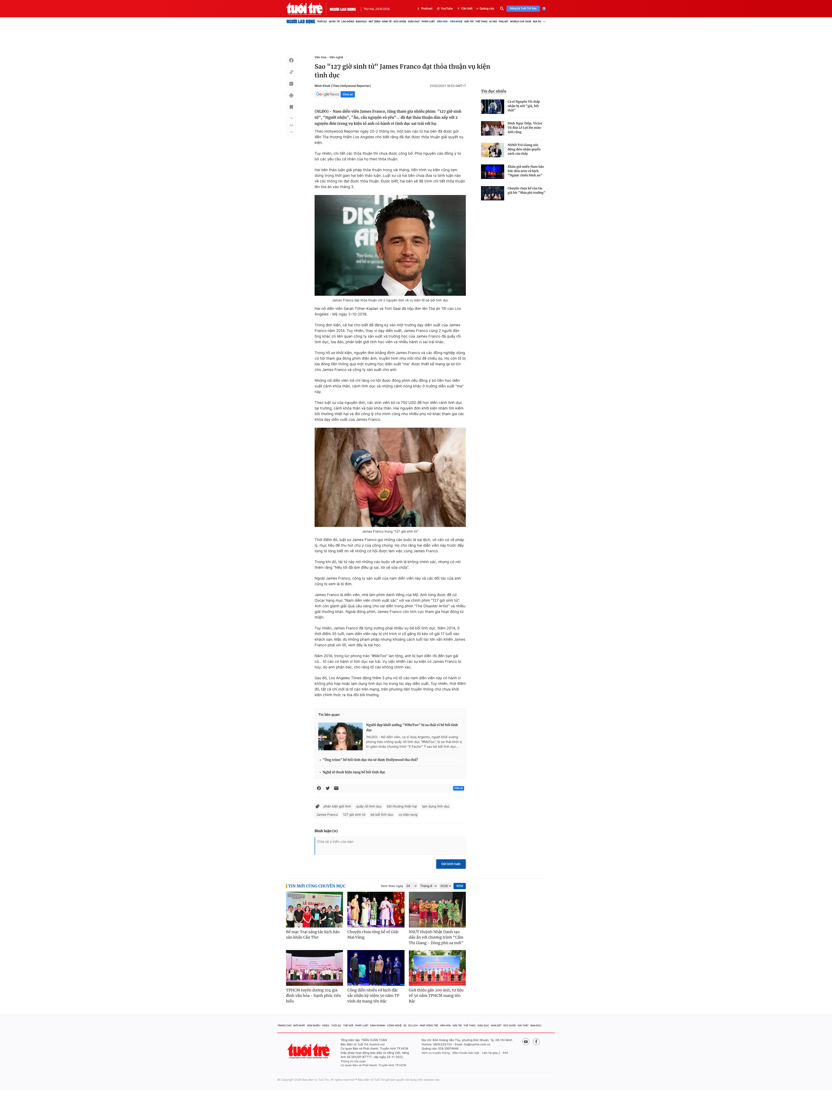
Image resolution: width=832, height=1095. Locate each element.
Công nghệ (394, 1025)
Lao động (347, 21)
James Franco (327, 814)
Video (325, 1025)
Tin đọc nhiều (493, 91)
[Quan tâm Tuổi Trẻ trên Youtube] (525, 1041)
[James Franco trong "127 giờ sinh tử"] (390, 477)
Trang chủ (284, 1025)
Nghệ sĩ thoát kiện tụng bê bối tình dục (354, 772)
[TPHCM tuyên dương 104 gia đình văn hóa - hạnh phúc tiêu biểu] (314, 968)
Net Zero (374, 21)
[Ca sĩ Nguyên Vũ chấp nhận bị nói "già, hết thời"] (492, 106)
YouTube (447, 8)
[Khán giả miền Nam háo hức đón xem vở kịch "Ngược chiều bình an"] (492, 171)
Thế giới (348, 1025)
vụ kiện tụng (408, 814)
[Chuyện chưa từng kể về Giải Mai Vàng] (375, 910)
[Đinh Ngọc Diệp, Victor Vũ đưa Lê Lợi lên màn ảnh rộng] (492, 128)
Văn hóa (445, 1025)
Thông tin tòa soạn (353, 1061)
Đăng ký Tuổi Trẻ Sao (523, 8)
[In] (291, 96)
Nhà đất (496, 1025)
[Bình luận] (291, 84)
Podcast (426, 8)
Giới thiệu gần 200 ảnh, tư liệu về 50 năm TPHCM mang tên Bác (436, 996)
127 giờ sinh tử (354, 814)
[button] (291, 118)
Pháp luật (428, 21)
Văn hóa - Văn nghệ (449, 21)
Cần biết (467, 8)
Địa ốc (537, 21)
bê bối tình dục (381, 814)
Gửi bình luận (451, 864)
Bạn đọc (361, 21)
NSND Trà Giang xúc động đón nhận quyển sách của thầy (524, 149)
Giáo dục (414, 21)
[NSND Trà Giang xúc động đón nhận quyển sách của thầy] (492, 150)
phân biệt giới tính (337, 806)
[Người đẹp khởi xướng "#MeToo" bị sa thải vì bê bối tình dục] (340, 736)
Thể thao (481, 21)
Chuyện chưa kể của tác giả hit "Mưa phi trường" (527, 190)
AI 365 (493, 21)
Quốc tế (334, 21)
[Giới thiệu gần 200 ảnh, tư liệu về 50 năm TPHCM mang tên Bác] (437, 968)
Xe (404, 1025)
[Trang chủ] (301, 21)
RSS (505, 1053)
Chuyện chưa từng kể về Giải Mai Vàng (372, 934)
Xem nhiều (313, 1025)
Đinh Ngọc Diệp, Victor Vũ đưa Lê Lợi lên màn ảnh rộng (525, 127)
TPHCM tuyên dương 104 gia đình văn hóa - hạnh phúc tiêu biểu (313, 996)
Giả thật (523, 1025)
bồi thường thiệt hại (402, 806)
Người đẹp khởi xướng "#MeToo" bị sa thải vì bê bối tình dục (412, 727)
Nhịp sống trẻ (429, 1025)
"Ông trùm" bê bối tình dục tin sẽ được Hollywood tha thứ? (370, 760)
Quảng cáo (487, 8)
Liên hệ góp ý (491, 1053)
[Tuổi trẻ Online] (309, 1051)
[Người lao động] (343, 8)
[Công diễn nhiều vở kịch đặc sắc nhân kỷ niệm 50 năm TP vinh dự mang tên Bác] (375, 968)
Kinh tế (387, 21)
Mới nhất (299, 1025)
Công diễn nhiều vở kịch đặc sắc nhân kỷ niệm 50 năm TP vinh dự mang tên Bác (373, 996)
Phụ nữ (503, 21)
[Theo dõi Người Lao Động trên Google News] (328, 94)
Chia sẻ (348, 94)
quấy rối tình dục (369, 806)
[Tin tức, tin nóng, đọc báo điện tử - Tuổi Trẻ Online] (308, 8)
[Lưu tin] (291, 108)
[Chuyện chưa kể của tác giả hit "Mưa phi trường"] (492, 193)
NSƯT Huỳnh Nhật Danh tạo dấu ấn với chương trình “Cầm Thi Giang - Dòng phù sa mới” (436, 937)
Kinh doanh (377, 1025)
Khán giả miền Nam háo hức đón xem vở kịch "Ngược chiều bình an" (526, 171)
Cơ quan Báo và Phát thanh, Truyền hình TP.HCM (373, 1065)
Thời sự (322, 21)
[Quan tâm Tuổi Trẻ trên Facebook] (536, 1041)
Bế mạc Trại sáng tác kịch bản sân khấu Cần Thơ (313, 934)
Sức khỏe (399, 21)
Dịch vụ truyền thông (436, 1053)
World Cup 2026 (520, 21)
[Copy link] (291, 72)
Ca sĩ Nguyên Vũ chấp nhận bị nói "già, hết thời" (524, 106)
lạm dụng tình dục (436, 806)
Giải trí (468, 21)
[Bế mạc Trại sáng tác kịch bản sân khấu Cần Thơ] (314, 910)
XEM (459, 886)
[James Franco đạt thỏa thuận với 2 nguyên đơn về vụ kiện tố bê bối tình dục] (390, 245)
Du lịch (413, 1025)
